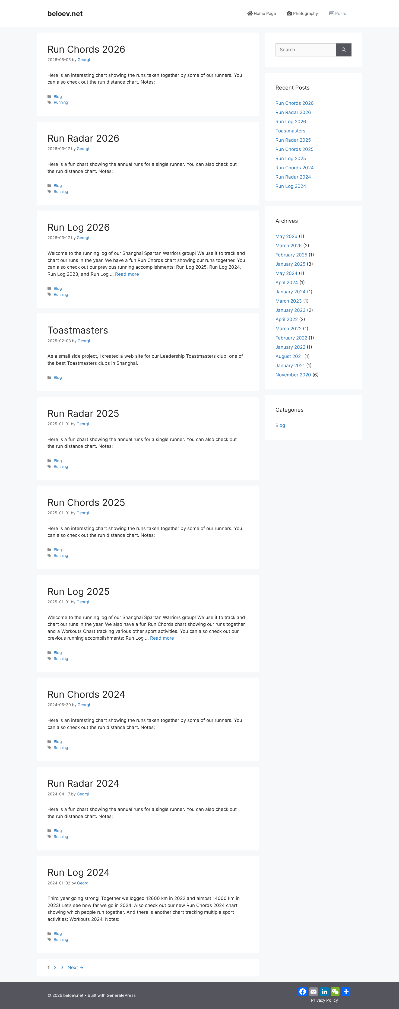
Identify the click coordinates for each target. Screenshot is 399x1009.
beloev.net (65, 13)
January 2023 (291, 310)
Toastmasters (77, 330)
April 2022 (287, 319)
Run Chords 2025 (86, 502)
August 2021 (289, 356)
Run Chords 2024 (86, 694)
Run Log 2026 (78, 227)
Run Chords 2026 (86, 49)
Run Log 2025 (78, 591)
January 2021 (290, 365)
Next (76, 967)
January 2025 (290, 264)
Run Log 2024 (78, 872)
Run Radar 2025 (83, 413)
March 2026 (289, 245)
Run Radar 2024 (83, 783)
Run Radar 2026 (83, 138)
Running (61, 102)
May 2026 (286, 236)
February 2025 (291, 255)
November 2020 (293, 374)
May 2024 (286, 273)
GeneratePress (121, 995)
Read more (127, 274)
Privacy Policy (324, 1000)
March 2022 (289, 328)
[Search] (344, 49)
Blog (58, 96)
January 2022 (290, 347)
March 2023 (289, 301)
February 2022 (291, 338)
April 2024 (287, 282)
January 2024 (291, 291)
